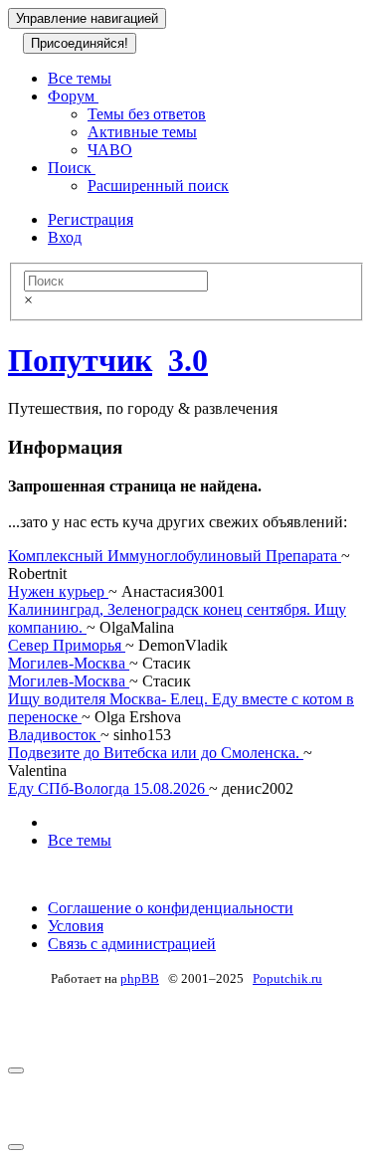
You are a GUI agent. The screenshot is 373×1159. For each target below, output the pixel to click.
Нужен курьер (58, 591)
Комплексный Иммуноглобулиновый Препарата (174, 555)
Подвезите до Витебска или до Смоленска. (155, 752)
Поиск (71, 167)
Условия (75, 925)
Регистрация (90, 219)
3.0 (188, 360)
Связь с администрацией (132, 943)
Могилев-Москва (68, 663)
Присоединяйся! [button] (79, 43)
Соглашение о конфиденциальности (170, 907)
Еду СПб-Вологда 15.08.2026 (108, 788)
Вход (65, 237)
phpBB (139, 978)
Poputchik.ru (287, 978)
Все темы (79, 78)
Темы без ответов (147, 113)
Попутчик (80, 360)
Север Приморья (66, 645)
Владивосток (54, 734)
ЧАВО (110, 149)
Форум (73, 96)
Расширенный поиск (158, 185)
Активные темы (142, 131)
